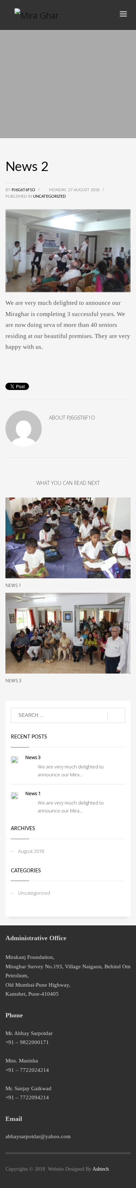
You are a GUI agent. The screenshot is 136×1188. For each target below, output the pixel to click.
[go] (116, 715)
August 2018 (31, 851)
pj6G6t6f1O (24, 190)
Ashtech (100, 1169)
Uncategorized (49, 196)
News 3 (13, 681)
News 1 (13, 585)
